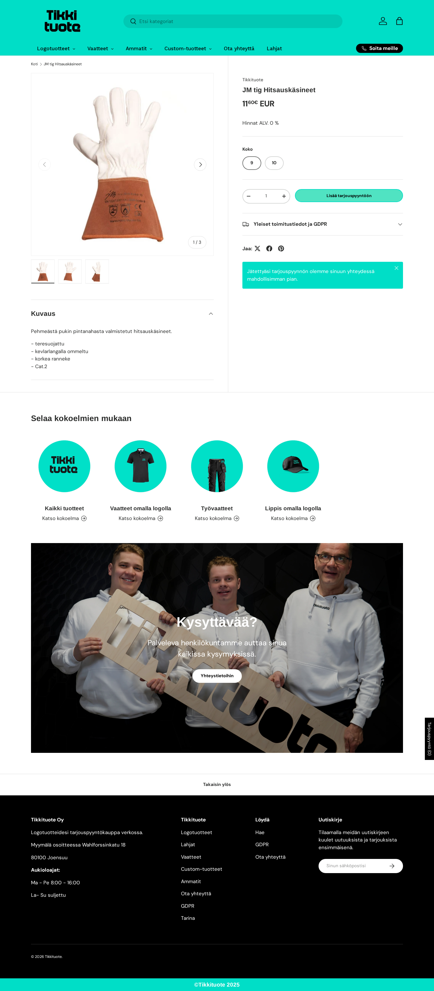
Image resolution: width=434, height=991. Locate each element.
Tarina (188, 918)
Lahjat (188, 844)
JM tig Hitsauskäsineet (63, 64)
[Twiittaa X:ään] (257, 248)
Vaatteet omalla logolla (140, 508)
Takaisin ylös (217, 784)
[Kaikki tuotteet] (64, 466)
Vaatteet (191, 857)
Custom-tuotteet (201, 869)
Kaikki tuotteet (64, 508)
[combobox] (232, 21)
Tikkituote (252, 80)
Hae (260, 832)
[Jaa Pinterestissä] (281, 248)
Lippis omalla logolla (293, 508)
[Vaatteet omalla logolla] (140, 466)
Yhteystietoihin (217, 676)
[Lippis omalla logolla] (293, 466)
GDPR (187, 906)
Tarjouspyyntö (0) (429, 739)
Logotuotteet (196, 832)
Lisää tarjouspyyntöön (349, 195)
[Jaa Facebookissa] (269, 248)
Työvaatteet (217, 508)
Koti (34, 64)
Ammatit (191, 881)
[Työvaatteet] (217, 466)
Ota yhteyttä (196, 893)
